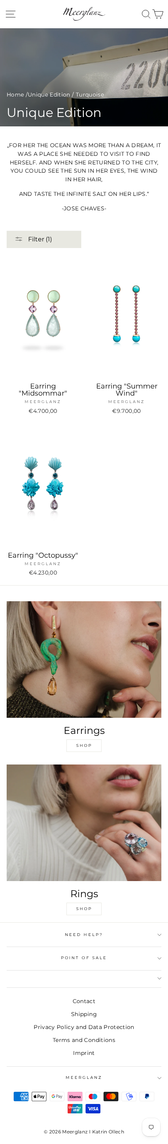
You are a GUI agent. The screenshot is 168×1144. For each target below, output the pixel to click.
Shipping (84, 1014)
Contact (84, 1001)
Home (15, 94)
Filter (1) (39, 239)
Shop (84, 745)
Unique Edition (49, 94)
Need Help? (84, 934)
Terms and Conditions (84, 1040)
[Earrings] (84, 659)
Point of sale (84, 957)
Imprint (84, 1053)
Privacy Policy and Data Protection (84, 1027)
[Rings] (84, 822)
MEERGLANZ (84, 1077)
